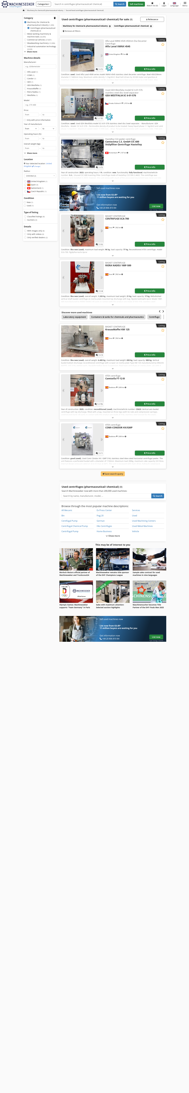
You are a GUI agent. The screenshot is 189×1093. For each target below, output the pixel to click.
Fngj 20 (100, 515)
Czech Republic (38, 191)
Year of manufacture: (33, 124)
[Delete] (109, 26)
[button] (184, 4)
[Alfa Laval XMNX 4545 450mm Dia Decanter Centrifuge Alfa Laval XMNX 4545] (82, 55)
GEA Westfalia (34, 85)
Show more (114, 535)
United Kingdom (38, 165)
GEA (30, 82)
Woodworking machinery (41, 43)
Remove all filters (72, 31)
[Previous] (63, 55)
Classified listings (36, 216)
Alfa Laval (32, 72)
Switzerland (36, 188)
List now (156, 206)
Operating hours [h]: (33, 134)
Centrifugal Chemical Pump (74, 526)
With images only (35, 231)
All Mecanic (66, 510)
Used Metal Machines (142, 526)
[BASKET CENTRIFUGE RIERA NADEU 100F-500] (82, 277)
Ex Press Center (104, 510)
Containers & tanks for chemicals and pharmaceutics (117, 317)
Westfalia (32, 95)
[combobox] (40, 176)
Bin (63, 515)
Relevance (152, 19)
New (30, 202)
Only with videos (35, 234)
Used (30, 205)
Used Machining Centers (144, 520)
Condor (31, 78)
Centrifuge (154, 317)
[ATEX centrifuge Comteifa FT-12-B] (82, 390)
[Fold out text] (113, 83)
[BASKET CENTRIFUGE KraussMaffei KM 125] (82, 341)
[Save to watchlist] (163, 44)
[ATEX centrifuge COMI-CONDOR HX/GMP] (82, 439)
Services (136, 510)
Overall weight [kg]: (32, 144)
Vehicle (135, 531)
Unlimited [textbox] (31, 175)
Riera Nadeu (33, 92)
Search (120, 4)
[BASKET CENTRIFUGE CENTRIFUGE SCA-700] (82, 230)
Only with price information (39, 120)
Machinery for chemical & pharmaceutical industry (40, 23)
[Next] (101, 55)
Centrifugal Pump (69, 531)
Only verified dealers (37, 237)
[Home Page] (24, 10)
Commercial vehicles (39, 40)
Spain (34, 184)
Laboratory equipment (74, 317)
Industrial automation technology (41, 47)
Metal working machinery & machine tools (39, 35)
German (101, 520)
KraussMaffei (34, 88)
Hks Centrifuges (104, 526)
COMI (30, 75)
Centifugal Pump (69, 520)
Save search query (113, 473)
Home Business (104, 531)
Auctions (32, 220)
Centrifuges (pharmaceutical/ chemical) (43, 29)
